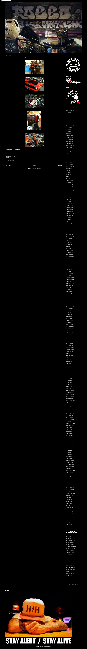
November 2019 (69, 209)
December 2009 (69, 441)
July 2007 (68, 497)
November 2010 (69, 419)
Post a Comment (11, 160)
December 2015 (69, 300)
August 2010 (68, 425)
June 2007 (68, 499)
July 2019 (68, 217)
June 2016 (68, 289)
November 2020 (69, 186)
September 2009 (69, 446)
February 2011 (69, 413)
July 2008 (68, 474)
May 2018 (68, 244)
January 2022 (68, 160)
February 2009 (69, 460)
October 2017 (68, 258)
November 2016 (69, 279)
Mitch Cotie (11, 155)
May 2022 (68, 153)
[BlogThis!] (16, 149)
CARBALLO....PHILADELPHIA (71, 546)
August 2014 (68, 332)
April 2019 (68, 223)
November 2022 (69, 141)
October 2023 (68, 123)
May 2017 (68, 267)
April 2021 (68, 176)
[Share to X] (17, 149)
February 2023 (69, 135)
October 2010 (68, 421)
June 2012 (68, 382)
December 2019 (69, 207)
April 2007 (68, 503)
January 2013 (68, 369)
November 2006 (69, 513)
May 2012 (68, 384)
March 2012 (68, 388)
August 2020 (68, 191)
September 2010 (69, 423)
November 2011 (69, 396)
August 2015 (68, 308)
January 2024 (68, 119)
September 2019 (69, 213)
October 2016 (68, 281)
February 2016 (69, 297)
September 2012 (69, 376)
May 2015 (68, 314)
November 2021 (69, 164)
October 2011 (68, 398)
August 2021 (68, 168)
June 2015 (68, 312)
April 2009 (68, 456)
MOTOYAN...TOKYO (70, 563)
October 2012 (68, 374)
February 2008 (69, 483)
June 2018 (68, 242)
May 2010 (68, 431)
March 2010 (68, 435)
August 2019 (68, 215)
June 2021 (68, 172)
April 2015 (68, 316)
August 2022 (68, 147)
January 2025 (68, 114)
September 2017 (69, 260)
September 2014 (69, 330)
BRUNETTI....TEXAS (70, 544)
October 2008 (68, 468)
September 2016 (69, 283)
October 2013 (68, 351)
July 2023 (68, 129)
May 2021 (68, 174)
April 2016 (68, 293)
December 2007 (69, 487)
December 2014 (69, 324)
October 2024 (68, 116)
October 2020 (68, 188)
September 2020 (69, 190)
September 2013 (69, 353)
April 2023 (68, 133)
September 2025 (69, 110)
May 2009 (68, 454)
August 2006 (68, 518)
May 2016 (68, 291)
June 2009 (68, 452)
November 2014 (69, 326)
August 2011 (68, 402)
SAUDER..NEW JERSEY (70, 569)
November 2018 (69, 232)
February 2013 (69, 367)
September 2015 (69, 306)
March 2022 (68, 156)
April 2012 (68, 386)
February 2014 (69, 343)
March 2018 (68, 248)
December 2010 (69, 417)
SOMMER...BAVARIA (70, 571)
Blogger (49, 646)
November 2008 (69, 466)
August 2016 (68, 285)
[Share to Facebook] (18, 149)
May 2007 (68, 501)
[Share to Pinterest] (19, 149)
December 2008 (69, 464)
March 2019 (68, 225)
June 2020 (68, 195)
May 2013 (68, 361)
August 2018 (68, 238)
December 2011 (69, 394)
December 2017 (69, 254)
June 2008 (68, 476)
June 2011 (68, 406)
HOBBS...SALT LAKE (70, 552)
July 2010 (68, 427)
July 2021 (68, 170)
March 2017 (68, 271)
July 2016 (68, 287)
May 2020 (68, 197)
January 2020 (68, 205)
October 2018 (68, 234)
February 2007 (69, 507)
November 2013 (69, 349)
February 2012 (69, 390)
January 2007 (68, 509)
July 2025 (68, 112)
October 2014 (68, 328)
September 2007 (69, 493)
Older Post (60, 165)
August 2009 (68, 448)
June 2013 (68, 359)
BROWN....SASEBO (70, 542)
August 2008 (68, 472)
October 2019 (68, 211)
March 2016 (68, 295)
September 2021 (69, 166)
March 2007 (68, 505)
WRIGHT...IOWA (69, 575)
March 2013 (68, 365)
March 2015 (68, 318)
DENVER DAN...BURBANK (71, 548)
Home (34, 165)
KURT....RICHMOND (70, 558)
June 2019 (68, 219)
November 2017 (69, 256)
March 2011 (68, 411)
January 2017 (68, 275)
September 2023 (69, 125)
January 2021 (68, 182)
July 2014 (68, 334)
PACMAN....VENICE (70, 565)
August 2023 (68, 127)
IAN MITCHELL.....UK (70, 554)
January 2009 (68, 462)
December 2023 (69, 121)
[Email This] (15, 149)
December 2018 (69, 230)
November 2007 (69, 489)
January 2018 (68, 252)
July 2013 (68, 357)
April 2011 (68, 409)
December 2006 (69, 511)
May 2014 (68, 337)
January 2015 (68, 322)
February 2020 (69, 203)
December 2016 (69, 277)
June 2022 (68, 151)
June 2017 (68, 265)
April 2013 (68, 363)
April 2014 (68, 339)
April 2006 (68, 524)
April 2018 (68, 246)
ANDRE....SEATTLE (70, 538)
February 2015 (69, 320)
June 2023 (68, 131)
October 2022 (68, 143)
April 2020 (68, 199)
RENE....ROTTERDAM (70, 567)
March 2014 (68, 341)
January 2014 (68, 345)
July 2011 (68, 404)
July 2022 (68, 149)
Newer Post (8, 165)
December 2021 (69, 162)
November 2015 (69, 302)
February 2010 (69, 437)
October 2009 (68, 444)
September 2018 (69, 236)
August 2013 (68, 355)
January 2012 (68, 392)
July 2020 (68, 193)
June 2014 (68, 335)
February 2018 (69, 250)
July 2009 (68, 450)
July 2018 (68, 240)
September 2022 (69, 145)
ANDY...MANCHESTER (70, 540)
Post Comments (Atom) (37, 168)
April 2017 (68, 269)
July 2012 (68, 380)
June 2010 (68, 429)
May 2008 (68, 478)
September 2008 (69, 470)
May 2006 (68, 522)
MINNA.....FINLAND (70, 561)
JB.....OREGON (69, 556)
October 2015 (68, 304)
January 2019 (68, 228)
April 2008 (68, 479)
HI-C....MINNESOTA (70, 550)
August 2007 (68, 495)
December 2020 (69, 184)
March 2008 (68, 481)
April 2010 (68, 433)
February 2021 (69, 180)
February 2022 (69, 158)
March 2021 (68, 178)
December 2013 (69, 347)
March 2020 (68, 201)
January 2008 (68, 485)
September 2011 (69, 400)
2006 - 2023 (68, 536)
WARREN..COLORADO (70, 573)
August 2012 (68, 378)
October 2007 (68, 491)
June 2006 (68, 520)
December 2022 (69, 139)
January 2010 (68, 439)
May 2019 (68, 221)
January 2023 (68, 137)
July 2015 (68, 310)
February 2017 (69, 273)
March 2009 (68, 458)
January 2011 (68, 415)
